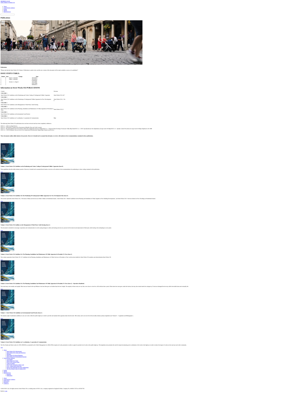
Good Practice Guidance (9, 379)
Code (6, 391)
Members (9, 354)
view (2, 171)
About (5, 6)
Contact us (6, 383)
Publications (9, 375)
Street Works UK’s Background (14, 351)
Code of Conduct (11, 363)
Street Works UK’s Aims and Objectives (16, 352)
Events (5, 9)
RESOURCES (7, 11)
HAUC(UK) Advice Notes (13, 362)
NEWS (5, 10)
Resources (6, 382)
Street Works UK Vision (12, 360)
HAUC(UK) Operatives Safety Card (15, 364)
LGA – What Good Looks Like (14, 366)
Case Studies (10, 359)
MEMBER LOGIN (5, 1)
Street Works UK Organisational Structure (16, 356)
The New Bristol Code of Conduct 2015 (16, 368)
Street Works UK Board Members (15, 355)
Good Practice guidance (9, 7)
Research (9, 374)
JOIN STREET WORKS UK (8, 2)
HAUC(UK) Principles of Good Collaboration (18, 367)
